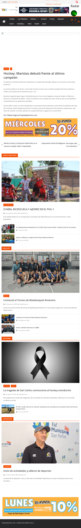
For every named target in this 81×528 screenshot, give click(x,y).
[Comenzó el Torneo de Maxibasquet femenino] (40, 272)
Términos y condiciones (53, 4)
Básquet (61, 19)
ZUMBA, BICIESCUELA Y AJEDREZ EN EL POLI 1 (28, 209)
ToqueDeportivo (23, 213)
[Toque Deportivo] (4, 21)
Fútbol (12, 19)
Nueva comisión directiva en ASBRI (27, 328)
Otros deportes (8, 205)
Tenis (29, 24)
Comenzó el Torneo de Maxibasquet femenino (29, 300)
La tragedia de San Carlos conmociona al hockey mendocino (37, 390)
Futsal (52, 19)
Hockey (44, 19)
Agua (44, 24)
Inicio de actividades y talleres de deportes (27, 470)
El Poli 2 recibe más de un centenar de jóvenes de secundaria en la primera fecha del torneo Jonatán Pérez (47, 408)
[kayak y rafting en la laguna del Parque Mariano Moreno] (8, 238)
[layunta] (40, 120)
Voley (11, 24)
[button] (37, 19)
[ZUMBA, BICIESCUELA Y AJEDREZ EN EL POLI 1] (40, 181)
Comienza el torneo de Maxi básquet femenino (31, 317)
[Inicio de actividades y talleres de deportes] (40, 442)
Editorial (6, 386)
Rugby (37, 24)
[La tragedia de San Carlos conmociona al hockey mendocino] (40, 362)
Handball (20, 24)
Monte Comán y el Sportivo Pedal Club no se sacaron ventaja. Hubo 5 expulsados (20, 144)
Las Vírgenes (22, 19)
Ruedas (33, 19)
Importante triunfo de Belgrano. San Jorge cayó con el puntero (59, 144)
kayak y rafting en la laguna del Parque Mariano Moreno (35, 237)
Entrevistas (7, 466)
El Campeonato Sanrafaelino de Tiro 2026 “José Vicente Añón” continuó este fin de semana (46, 227)
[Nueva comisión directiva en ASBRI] (8, 329)
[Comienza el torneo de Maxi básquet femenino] (8, 318)
